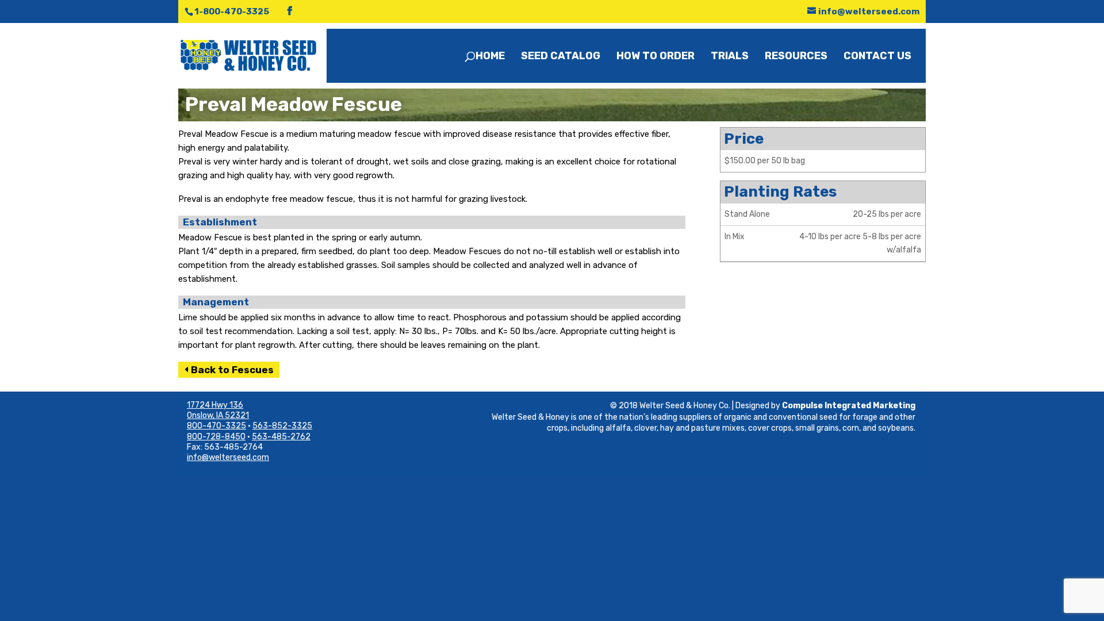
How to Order (655, 57)
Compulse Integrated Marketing (848, 406)
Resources (796, 57)
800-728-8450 (216, 437)
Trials (730, 57)
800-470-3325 (216, 426)
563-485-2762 (281, 437)
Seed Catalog (560, 57)
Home (490, 57)
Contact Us (877, 57)
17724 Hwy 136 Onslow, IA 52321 (218, 410)
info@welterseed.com (228, 457)
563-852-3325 (282, 426)
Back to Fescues (232, 369)
